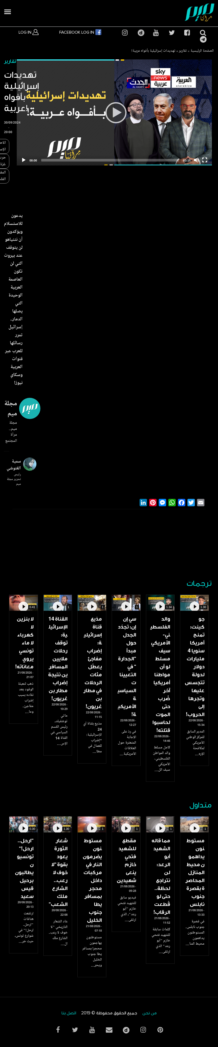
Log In (25, 32)
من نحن (149, 1013)
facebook (187, 32)
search (202, 32)
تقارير (183, 51)
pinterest (160, 1030)
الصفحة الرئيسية (202, 51)
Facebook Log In (77, 32)
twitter (171, 32)
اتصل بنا (68, 1013)
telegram (202, 39)
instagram (124, 32)
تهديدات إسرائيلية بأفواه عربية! (153, 51)
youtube (155, 32)
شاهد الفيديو (194, 603)
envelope (109, 1030)
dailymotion (140, 32)
